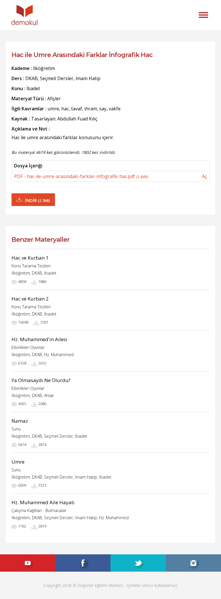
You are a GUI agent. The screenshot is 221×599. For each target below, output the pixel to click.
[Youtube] (27, 563)
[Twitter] (138, 563)
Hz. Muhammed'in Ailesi (39, 339)
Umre (18, 461)
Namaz (20, 420)
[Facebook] (82, 563)
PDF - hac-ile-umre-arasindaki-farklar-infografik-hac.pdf (81, 176)
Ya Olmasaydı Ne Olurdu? (41, 380)
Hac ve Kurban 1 (30, 257)
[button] (203, 15)
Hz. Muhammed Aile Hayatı (43, 502)
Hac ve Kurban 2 (30, 298)
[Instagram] (193, 563)
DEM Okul (24, 15)
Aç (204, 176)
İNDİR (37, 200)
